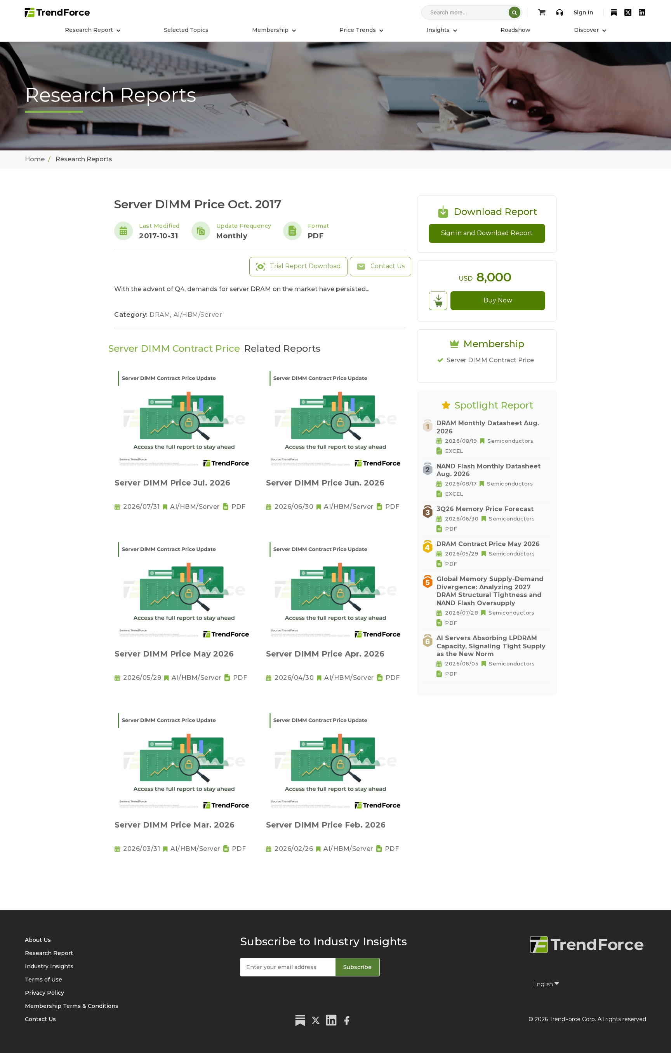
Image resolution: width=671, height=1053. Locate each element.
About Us (38, 939)
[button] (274, 30)
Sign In (583, 12)
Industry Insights (49, 966)
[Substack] (614, 12)
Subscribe (357, 967)
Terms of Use (43, 979)
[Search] (514, 12)
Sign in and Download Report (487, 233)
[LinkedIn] (642, 12)
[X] (628, 12)
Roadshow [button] (515, 29)
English (544, 984)
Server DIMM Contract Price (490, 360)
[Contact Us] (559, 12)
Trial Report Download (304, 266)
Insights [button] (438, 29)
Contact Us (387, 266)
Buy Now (497, 300)
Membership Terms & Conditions (71, 1005)
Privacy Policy (44, 992)
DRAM (160, 314)
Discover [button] (587, 29)
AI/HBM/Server (198, 314)
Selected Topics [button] (186, 29)
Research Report (49, 953)
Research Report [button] (90, 29)
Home (35, 159)
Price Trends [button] (358, 29)
